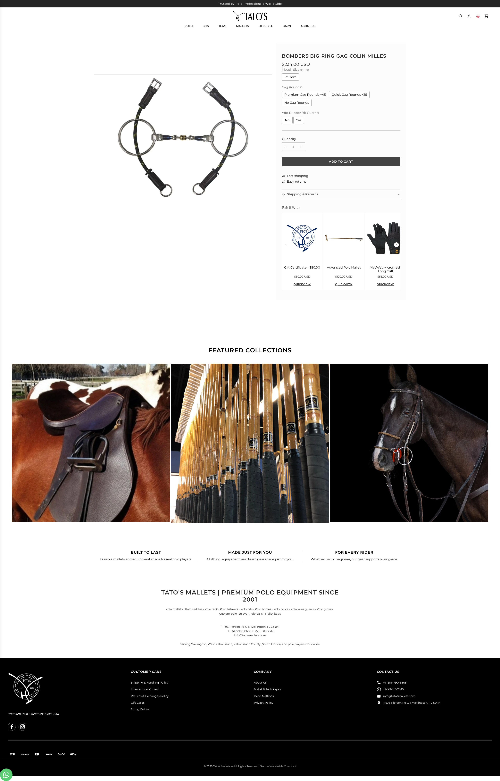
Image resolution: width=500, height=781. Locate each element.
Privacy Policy (263, 702)
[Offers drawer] (477, 16)
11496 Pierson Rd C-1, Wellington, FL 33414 (411, 702)
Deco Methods (264, 696)
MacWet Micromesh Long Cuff (385, 269)
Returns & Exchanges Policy (150, 696)
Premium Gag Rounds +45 (305, 94)
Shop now (91, 447)
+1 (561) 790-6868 (395, 682)
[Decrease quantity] (286, 147)
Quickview (302, 284)
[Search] (460, 16)
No (287, 120)
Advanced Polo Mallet (344, 267)
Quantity (289, 139)
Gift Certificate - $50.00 (302, 267)
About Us (260, 682)
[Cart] (486, 16)
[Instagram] (22, 727)
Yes (298, 120)
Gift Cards (138, 702)
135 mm (290, 77)
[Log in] (469, 16)
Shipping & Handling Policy (149, 682)
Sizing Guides (140, 709)
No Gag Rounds (296, 102)
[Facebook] (12, 727)
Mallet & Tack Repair (267, 689)
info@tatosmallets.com (399, 696)
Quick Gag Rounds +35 (349, 94)
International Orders (145, 689)
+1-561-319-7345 (393, 689)
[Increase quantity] (300, 147)
